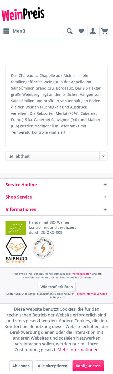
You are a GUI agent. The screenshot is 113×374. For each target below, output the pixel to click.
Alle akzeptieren (52, 365)
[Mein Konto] (93, 31)
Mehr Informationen (78, 349)
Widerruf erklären (56, 286)
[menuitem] (14, 31)
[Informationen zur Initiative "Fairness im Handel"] (17, 250)
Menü (19, 31)
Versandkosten (81, 274)
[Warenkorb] (104, 31)
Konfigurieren (88, 365)
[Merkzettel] (81, 31)
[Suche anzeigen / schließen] (69, 31)
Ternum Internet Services (91, 293)
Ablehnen (21, 365)
